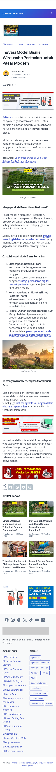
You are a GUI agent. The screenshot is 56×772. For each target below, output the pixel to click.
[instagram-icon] (13, 620)
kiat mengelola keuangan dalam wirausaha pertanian (27, 404)
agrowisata (36, 693)
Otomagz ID (11, 739)
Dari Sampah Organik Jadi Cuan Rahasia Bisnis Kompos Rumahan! (40, 525)
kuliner (49, 708)
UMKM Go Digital (13, 686)
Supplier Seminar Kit (15, 690)
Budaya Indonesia (39, 688)
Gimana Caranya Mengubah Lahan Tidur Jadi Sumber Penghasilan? (12, 525)
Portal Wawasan (13, 719)
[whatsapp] (17, 487)
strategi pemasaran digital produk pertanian (29, 282)
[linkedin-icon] (43, 620)
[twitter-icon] (25, 620)
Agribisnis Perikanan (40, 668)
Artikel (45, 678)
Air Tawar (35, 678)
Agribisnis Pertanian (39, 673)
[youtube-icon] (37, 620)
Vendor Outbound (14, 682)
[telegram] (23, 487)
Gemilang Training (14, 756)
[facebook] (11, 487)
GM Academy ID (13, 751)
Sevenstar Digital (14, 695)
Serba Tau (10, 699)
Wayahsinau (11, 662)
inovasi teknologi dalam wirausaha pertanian (26, 237)
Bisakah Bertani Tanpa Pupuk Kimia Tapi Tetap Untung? (41, 564)
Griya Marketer (12, 747)
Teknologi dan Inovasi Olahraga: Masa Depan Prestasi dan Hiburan (14, 564)
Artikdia (7, 117)
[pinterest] (30, 487)
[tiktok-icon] (31, 620)
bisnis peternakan (38, 698)
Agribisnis (35, 662)
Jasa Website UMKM (15, 743)
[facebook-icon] (7, 620)
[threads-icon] (19, 620)
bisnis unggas (37, 703)
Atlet (33, 683)
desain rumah (37, 708)
